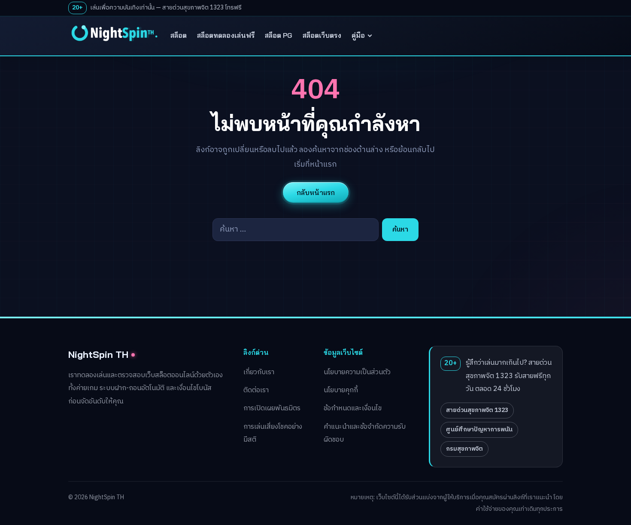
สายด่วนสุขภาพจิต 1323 (477, 410)
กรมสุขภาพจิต (464, 449)
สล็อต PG (278, 35)
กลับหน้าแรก (316, 192)
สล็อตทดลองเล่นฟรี (226, 35)
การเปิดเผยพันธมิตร (271, 408)
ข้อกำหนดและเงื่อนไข (353, 408)
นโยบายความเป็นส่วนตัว (357, 372)
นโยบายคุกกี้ (341, 390)
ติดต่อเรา (256, 390)
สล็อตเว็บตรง (322, 35)
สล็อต (178, 35)
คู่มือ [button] (358, 35)
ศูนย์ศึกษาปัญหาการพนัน (479, 429)
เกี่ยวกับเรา (258, 372)
